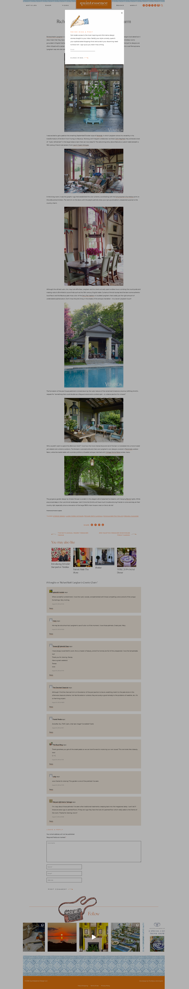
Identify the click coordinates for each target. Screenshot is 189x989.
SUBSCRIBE (76, 58)
